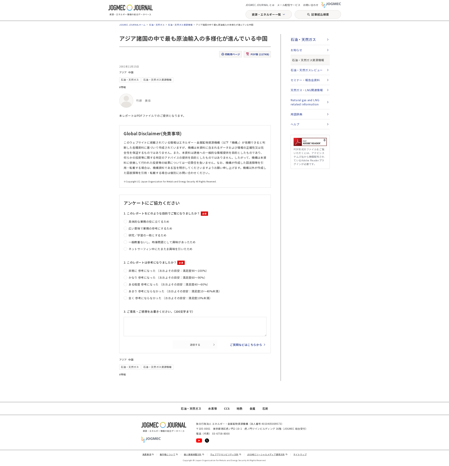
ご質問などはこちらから (246, 345)
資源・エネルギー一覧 (266, 14)
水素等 (212, 408)
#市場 (122, 87)
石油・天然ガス (157, 24)
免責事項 (148, 454)
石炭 (265, 408)
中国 (130, 72)
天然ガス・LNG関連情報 (307, 90)
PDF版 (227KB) (260, 54)
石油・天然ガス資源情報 (180, 24)
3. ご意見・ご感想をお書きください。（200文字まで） (159, 311)
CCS (227, 408)
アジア (123, 72)
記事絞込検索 (320, 14)
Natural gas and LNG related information (305, 102)
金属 (252, 408)
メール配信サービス (288, 5)
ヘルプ (295, 124)
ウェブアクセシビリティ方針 (225, 454)
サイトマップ (300, 454)
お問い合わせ (311, 5)
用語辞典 (296, 114)
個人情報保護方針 (194, 454)
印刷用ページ (232, 54)
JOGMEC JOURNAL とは (260, 5)
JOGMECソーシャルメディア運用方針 (267, 454)
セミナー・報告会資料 (305, 80)
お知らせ (296, 50)
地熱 (239, 408)
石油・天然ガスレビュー (307, 70)
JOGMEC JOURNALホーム (132, 24)
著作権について (169, 454)
